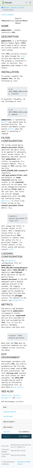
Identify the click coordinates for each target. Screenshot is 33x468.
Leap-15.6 (14, 7)
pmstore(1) (6, 201)
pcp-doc (21, 7)
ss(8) (23, 56)
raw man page (8, 416)
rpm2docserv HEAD (23, 462)
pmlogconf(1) (10, 261)
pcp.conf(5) (18, 387)
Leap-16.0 (6, 432)
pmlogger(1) (6, 398)
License (19, 464)
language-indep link (9, 412)
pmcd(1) (4, 122)
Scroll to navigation (7, 14)
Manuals (6, 7)
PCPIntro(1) (6, 395)
